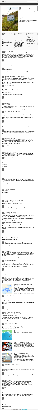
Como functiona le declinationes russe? (22, 342)
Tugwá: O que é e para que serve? (10, 212)
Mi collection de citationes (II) (9, 85)
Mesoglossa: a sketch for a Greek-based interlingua (24, 284)
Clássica (1, 4)
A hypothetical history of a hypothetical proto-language (13, 242)
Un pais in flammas (7, 380)
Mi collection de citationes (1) (9, 295)
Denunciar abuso (26, 409)
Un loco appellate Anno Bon (20, 331)
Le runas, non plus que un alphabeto (10, 323)
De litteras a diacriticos (8, 387)
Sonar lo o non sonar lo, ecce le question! (11, 120)
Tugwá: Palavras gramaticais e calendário (11, 157)
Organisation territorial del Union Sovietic (11, 268)
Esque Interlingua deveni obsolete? (19, 34)
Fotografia (19, 4)
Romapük (6, 68)
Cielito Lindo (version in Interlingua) (10, 230)
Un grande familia (7, 103)
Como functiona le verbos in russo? (21, 353)
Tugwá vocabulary (7, 251)
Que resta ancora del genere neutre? (10, 152)
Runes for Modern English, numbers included (12, 312)
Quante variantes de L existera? (9, 138)
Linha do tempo (24, 4)
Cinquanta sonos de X (8, 130)
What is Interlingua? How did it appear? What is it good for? (14, 372)
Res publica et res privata (8, 51)
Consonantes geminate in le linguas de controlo (29, 9)
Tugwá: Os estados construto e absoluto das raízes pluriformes (15, 168)
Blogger (23, 409)
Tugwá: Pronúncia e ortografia (9, 189)
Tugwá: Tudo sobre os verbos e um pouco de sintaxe (13, 200)
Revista (8, 4)
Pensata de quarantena (8, 397)
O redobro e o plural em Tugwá (9, 178)
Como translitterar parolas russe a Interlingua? (12, 364)
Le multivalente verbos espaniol (9, 59)
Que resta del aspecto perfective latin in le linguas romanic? (14, 76)
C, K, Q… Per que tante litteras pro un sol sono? (12, 111)
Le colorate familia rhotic (8, 145)
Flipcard (5, 4)
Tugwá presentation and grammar (10, 260)
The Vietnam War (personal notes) (10, 306)
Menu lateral (15, 4)
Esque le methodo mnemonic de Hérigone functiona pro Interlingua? (16, 277)
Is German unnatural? (31, 33)
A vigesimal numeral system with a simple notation (13, 222)
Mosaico (11, 4)
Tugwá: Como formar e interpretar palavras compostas (13, 205)
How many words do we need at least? (11, 96)
